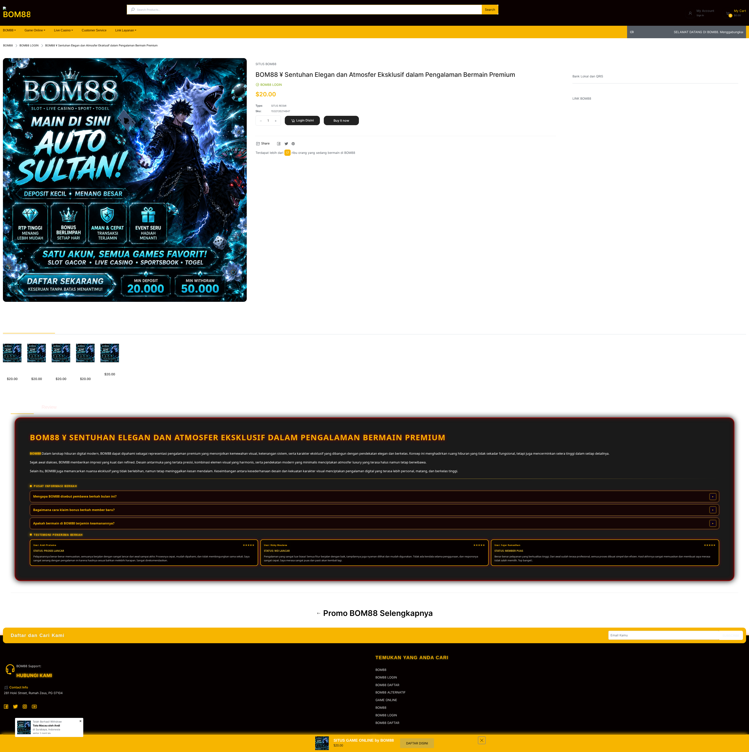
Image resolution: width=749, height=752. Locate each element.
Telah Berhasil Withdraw (47, 721)
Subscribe (731, 636)
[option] (12, 367)
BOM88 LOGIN (29, 45)
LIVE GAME (109, 368)
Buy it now (341, 120)
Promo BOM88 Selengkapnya (377, 613)
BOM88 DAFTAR (387, 685)
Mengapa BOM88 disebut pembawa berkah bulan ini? (75, 496)
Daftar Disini (417, 743)
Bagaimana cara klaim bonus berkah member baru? (74, 510)
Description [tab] (22, 407)
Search (490, 10)
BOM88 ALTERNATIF (390, 692)
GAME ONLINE (386, 700)
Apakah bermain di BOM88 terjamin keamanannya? (73, 523)
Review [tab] (49, 407)
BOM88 (8, 45)
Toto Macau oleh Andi (46, 725)
